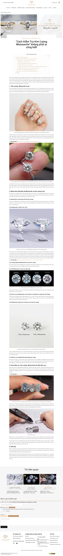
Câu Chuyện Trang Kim (18, 536)
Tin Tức (50, 7)
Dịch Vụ (45, 7)
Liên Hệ (54, 7)
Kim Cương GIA (39, 7)
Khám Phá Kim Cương (6, 12)
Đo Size (27, 536)
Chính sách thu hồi (54, 538)
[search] (56, 2)
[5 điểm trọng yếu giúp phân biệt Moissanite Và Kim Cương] (15, 489)
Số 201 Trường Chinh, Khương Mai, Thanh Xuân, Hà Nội (31, 550)
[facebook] (14, 543)
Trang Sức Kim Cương (30, 7)
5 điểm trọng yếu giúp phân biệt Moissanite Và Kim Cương (13, 492)
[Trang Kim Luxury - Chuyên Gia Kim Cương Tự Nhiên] (31, 3)
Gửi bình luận (4, 526)
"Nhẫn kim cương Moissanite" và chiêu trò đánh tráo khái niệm (46, 492)
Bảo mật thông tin (54, 540)
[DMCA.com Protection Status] (52, 554)
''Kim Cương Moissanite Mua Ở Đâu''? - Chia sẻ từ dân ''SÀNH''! (29, 260)
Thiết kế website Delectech (6, 554)
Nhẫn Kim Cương (21, 7)
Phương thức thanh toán (55, 544)
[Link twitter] (17, 543)
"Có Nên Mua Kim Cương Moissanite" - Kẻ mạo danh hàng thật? (30, 492)
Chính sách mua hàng (54, 536)
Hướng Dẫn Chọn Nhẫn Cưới (31, 540)
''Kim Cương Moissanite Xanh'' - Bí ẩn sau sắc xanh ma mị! (28, 374)
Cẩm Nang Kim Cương (30, 542)
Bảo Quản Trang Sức (29, 538)
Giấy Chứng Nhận (17, 538)
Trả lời (4, 511)
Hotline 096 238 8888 (8, 2)
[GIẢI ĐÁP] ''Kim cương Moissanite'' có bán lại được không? (29, 141)
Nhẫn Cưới (14, 7)
